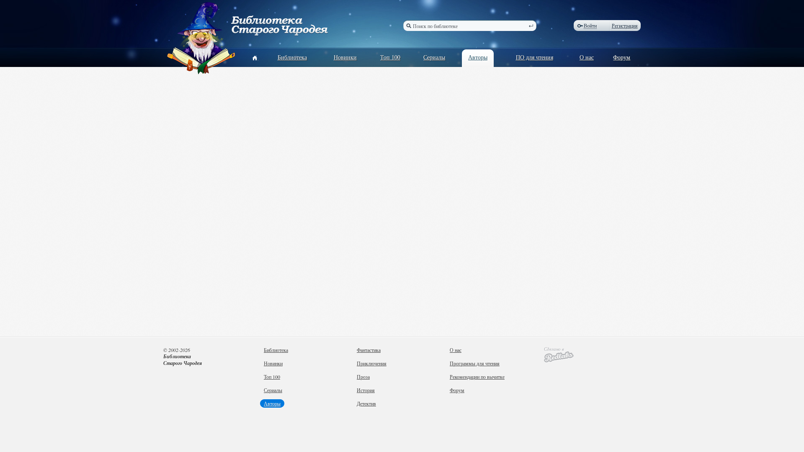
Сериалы (434, 57)
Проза (363, 376)
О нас (587, 57)
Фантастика (369, 350)
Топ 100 (390, 57)
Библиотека (292, 57)
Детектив (366, 403)
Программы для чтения (475, 363)
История (366, 390)
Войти (590, 26)
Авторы (477, 57)
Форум (621, 57)
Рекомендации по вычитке (477, 376)
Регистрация (625, 25)
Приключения (372, 363)
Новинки (345, 57)
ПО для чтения (534, 57)
